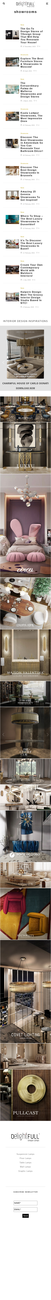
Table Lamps (26, 1163)
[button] (48, 363)
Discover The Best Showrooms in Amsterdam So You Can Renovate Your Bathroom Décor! (32, 144)
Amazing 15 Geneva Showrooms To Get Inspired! (30, 195)
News (22, 25)
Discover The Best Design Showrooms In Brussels (30, 171)
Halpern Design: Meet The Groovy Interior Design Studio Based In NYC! (32, 297)
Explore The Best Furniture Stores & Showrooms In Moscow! (32, 62)
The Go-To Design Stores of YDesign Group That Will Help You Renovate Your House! (32, 35)
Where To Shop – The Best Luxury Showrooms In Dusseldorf (32, 220)
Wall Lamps (25, 1167)
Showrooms (24, 55)
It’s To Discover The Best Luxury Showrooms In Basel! (31, 244)
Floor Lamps (25, 1158)
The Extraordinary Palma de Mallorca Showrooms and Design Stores (31, 90)
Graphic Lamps (25, 1171)
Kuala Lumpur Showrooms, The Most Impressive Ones (32, 117)
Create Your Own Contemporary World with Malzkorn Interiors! (32, 270)
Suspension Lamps (26, 1154)
